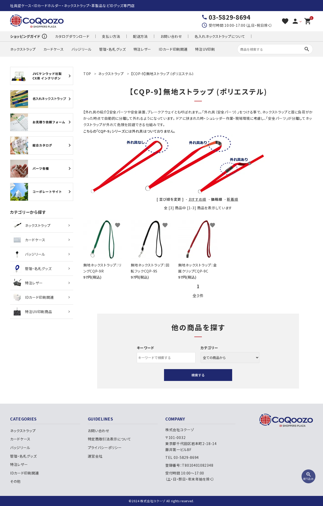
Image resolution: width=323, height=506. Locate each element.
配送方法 (140, 36)
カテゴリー (209, 347)
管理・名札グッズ (112, 49)
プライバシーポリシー (105, 447)
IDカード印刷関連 (173, 49)
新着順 (232, 199)
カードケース (53, 49)
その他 (15, 481)
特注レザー (142, 49)
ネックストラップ (23, 49)
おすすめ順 (197, 199)
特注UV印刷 (205, 49)
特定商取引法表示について (109, 438)
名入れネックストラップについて (220, 36)
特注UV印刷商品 (38, 311)
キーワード (145, 347)
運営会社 (95, 456)
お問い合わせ (171, 36)
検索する (198, 375)
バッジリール (81, 49)
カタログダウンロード (72, 36)
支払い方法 (111, 36)
